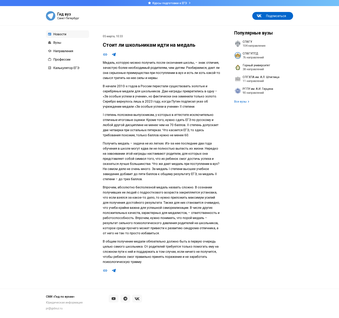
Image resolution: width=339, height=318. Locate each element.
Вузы (57, 43)
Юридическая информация (64, 302)
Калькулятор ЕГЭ (66, 68)
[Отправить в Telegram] (113, 54)
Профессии (61, 59)
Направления (63, 51)
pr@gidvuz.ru (54, 308)
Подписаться (276, 16)
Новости (59, 34)
